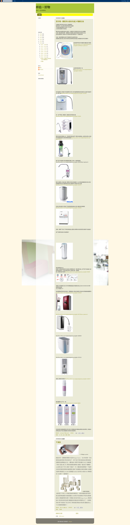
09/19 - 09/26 (44, 55)
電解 (66, 434)
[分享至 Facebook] (82, 433)
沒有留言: (70, 507)
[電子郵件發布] (76, 433)
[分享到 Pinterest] (83, 433)
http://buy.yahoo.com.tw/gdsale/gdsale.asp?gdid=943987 (77, 271)
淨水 (61, 434)
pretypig (41, 69)
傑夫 (41, 67)
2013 (41, 37)
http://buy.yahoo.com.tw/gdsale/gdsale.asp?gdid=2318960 (68, 207)
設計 (64, 434)
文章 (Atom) (61, 516)
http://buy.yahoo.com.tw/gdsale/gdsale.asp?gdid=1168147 (78, 378)
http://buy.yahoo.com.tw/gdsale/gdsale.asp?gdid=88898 (68, 403)
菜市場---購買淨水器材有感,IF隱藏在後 (70, 21)
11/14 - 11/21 (44, 46)
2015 (41, 34)
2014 (41, 35)
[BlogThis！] (79, 433)
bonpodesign (41, 75)
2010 (41, 43)
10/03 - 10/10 (44, 51)
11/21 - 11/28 (44, 44)
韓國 (69, 434)
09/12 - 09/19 (44, 57)
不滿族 (58, 442)
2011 (41, 41)
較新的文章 (59, 513)
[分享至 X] (81, 433)
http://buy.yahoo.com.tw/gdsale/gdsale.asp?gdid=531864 (68, 116)
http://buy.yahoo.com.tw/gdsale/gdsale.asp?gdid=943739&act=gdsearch (72, 314)
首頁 (40, 14)
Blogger (70, 521)
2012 (41, 39)
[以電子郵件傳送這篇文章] (78, 433)
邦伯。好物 (43, 7)
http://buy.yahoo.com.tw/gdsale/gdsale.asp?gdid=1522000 (74, 93)
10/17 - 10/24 (44, 48)
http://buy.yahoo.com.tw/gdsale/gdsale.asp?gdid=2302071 (68, 184)
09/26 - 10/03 (44, 53)
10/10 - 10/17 (44, 49)
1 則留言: (72, 433)
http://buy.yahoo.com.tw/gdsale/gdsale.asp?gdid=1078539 (68, 292)
